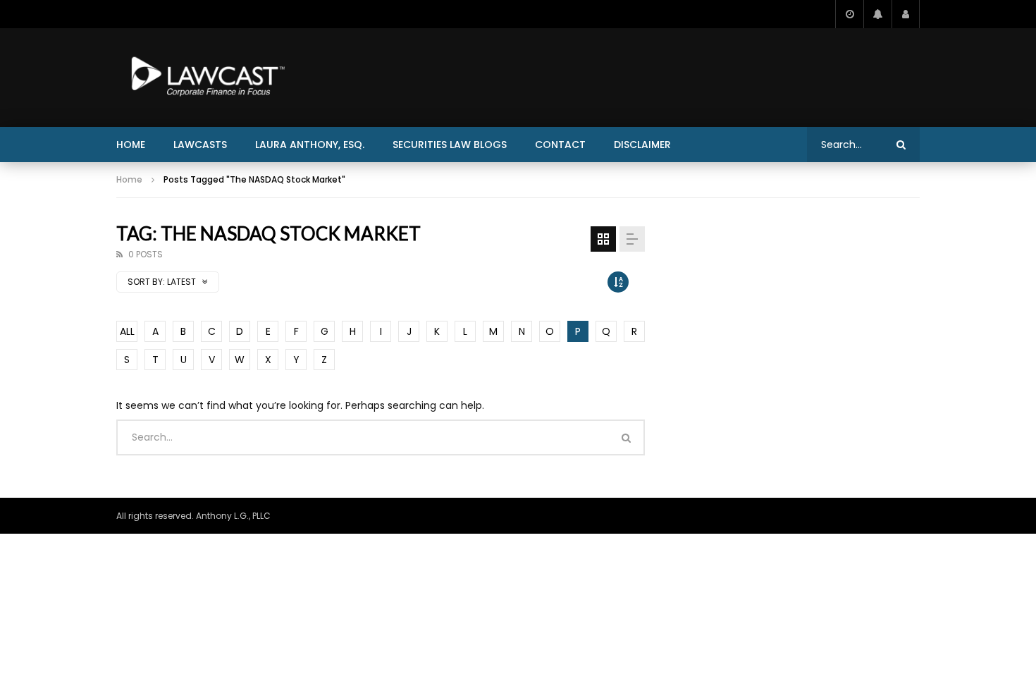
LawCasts (200, 144)
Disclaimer (642, 144)
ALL (127, 331)
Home (130, 144)
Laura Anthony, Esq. (309, 144)
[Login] (906, 14)
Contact (560, 144)
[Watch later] (849, 14)
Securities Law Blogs (450, 144)
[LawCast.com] (205, 77)
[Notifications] (877, 14)
